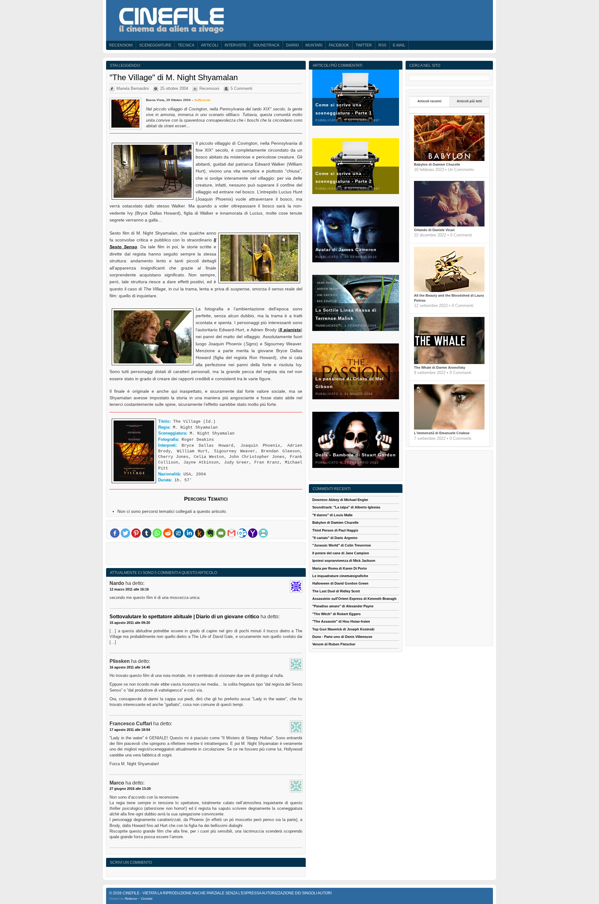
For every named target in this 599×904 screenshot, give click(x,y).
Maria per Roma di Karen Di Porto (339, 568)
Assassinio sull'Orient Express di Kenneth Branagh (354, 598)
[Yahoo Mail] (252, 533)
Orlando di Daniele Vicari (434, 230)
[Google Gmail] (231, 533)
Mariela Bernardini (132, 88)
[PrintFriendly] (263, 533)
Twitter (364, 45)
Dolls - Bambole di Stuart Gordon (355, 454)
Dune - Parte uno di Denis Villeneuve (342, 637)
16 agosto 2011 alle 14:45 (130, 667)
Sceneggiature (155, 45)
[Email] (221, 533)
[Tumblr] (146, 533)
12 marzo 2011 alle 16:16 (129, 589)
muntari (313, 45)
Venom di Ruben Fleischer (333, 644)
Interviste (235, 45)
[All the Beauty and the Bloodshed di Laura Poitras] (449, 291)
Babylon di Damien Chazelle (437, 164)
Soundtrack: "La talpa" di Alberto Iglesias (346, 507)
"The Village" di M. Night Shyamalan (174, 77)
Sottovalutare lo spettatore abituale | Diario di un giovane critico (184, 616)
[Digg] (178, 533)
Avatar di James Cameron (346, 249)
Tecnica (186, 45)
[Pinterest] (136, 533)
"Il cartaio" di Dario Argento (335, 538)
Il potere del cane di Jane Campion (340, 553)
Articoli (209, 45)
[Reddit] (168, 533)
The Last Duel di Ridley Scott (336, 591)
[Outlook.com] (242, 533)
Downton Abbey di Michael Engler (340, 500)
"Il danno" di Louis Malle (332, 515)
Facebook (339, 45)
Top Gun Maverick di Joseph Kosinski (343, 629)
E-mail (399, 45)
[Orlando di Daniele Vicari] (449, 225)
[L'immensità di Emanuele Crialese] (449, 428)
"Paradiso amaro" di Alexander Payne (342, 606)
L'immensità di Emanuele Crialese (442, 433)
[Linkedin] (189, 533)
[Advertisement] (206, 555)
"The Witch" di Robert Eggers (336, 614)
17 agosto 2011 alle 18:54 (130, 729)
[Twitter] (125, 533)
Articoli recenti (429, 101)
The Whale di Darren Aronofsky (439, 367)
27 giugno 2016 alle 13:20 (130, 788)
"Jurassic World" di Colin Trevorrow (341, 545)
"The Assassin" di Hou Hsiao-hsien (341, 621)
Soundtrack (266, 45)
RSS (382, 45)
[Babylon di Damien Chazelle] (449, 160)
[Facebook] (114, 533)
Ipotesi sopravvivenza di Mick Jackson (343, 560)
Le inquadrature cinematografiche (340, 576)
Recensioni (121, 45)
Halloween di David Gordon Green (340, 583)
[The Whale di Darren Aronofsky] (449, 363)
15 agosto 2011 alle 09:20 (130, 623)
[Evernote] (210, 533)
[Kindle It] (199, 533)
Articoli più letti (469, 101)
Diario (292, 45)
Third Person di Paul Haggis (335, 530)
